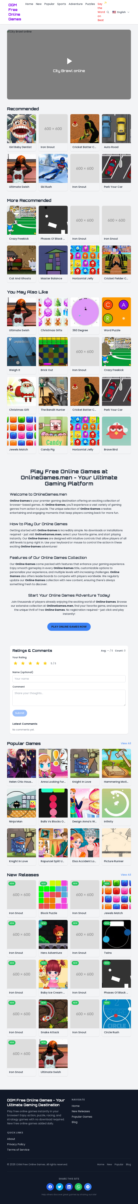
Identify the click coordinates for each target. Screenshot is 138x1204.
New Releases (81, 1111)
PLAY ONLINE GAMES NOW (69, 627)
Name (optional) (22, 672)
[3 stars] (30, 663)
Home (29, 4)
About (11, 1139)
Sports (61, 4)
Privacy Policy (16, 1144)
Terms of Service (18, 1150)
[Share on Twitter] (59, 1187)
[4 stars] (38, 663)
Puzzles (90, 4)
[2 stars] (23, 663)
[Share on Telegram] (88, 1187)
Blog (74, 1122)
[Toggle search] (108, 12)
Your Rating (19, 657)
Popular (49, 4)
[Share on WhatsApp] (78, 1187)
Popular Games (82, 1117)
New (39, 4)
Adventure (76, 4)
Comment (18, 686)
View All (126, 743)
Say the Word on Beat (101, 12)
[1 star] (15, 663)
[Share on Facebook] (50, 1187)
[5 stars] (45, 663)
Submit (19, 713)
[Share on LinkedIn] (69, 1187)
